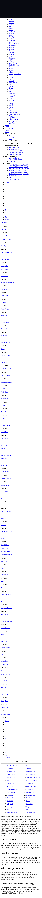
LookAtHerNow (11, 774)
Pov (10, 91)
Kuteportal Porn (30, 792)
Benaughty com (30, 766)
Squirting (11, 105)
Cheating (11, 37)
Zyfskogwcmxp (6, 239)
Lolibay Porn (10, 783)
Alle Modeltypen (14, 158)
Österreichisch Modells (16, 151)
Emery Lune (4, 701)
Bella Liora (4, 398)
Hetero (11, 135)
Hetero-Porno (13, 121)
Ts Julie (3, 389)
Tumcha (3, 302)
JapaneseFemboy (6, 236)
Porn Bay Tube (30, 771)
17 (5, 212)
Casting (11, 35)
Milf (10, 84)
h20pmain (4, 222)
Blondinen (12, 31)
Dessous (11, 47)
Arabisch (11, 21)
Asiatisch (11, 23)
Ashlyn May (4, 548)
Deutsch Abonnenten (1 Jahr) (18, 172)
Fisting (11, 56)
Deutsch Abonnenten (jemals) (18, 170)
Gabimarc (4, 229)
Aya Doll (3, 687)
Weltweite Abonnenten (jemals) (18, 165)
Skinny (11, 104)
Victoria (3, 525)
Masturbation (13, 82)
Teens (10, 109)
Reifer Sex (12, 93)
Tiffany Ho (4, 266)
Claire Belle (4, 276)
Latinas (11, 79)
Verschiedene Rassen (15, 114)
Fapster (28, 801)
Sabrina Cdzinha (6, 455)
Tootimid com (30, 789)
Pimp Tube (29, 804)
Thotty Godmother (6, 369)
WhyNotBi (10, 804)
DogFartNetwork (31, 807)
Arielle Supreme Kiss (7, 282)
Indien (11, 72)
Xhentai (28, 768)
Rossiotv (3, 588)
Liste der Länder (14, 179)
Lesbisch (11, 81)
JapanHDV (10, 786)
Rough (11, 96)
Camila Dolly (5, 322)
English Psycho (5, 405)
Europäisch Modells (15, 154)
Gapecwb (4, 458)
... (5, 216)
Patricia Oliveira (6, 478)
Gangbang (12, 58)
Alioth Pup (4, 289)
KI (9, 75)
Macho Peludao (5, 648)
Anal (10, 19)
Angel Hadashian (6, 608)
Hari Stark (4, 681)
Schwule (11, 102)
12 (5, 203)
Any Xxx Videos (11, 777)
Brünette (11, 33)
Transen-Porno (13, 119)
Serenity (3, 246)
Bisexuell (11, 28)
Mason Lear (4, 269)
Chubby (11, 38)
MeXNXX (10, 801)
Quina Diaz (4, 694)
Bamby (3, 349)
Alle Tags (12, 123)
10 (5, 200)
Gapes (11, 60)
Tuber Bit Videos (12, 812)
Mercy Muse (5, 574)
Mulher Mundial (6, 674)
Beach (11, 26)
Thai (10, 111)
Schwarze (12, 100)
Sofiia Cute (4, 392)
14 (5, 207)
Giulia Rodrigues (6, 511)
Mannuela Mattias (6, 555)
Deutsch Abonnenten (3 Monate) (19, 174)
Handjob (11, 68)
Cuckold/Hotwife (14, 44)
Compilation (12, 40)
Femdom (11, 54)
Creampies (12, 42)
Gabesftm (4, 362)
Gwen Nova (4, 438)
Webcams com (30, 809)
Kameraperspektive (15, 74)
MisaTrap (4, 445)
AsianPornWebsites (12, 766)
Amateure (12, 161)
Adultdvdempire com (13, 809)
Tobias (3, 418)
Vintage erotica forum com (33, 777)
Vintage (11, 116)
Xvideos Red (10, 798)
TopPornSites (11, 771)
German (11, 61)
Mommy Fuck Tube (12, 789)
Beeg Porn (10, 768)
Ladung (11, 77)
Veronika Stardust (6, 621)
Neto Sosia (4, 448)
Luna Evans (4, 664)
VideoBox (10, 795)
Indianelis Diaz (5, 714)
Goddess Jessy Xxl (7, 355)
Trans (10, 139)
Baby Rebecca (5, 329)
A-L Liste (12, 177)
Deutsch (11, 49)
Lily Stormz (4, 491)
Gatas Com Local (31, 786)
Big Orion (4, 641)
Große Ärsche (13, 63)
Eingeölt (11, 53)
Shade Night (4, 472)
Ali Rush (3, 634)
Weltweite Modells (14, 147)
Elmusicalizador (6, 425)
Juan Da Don (5, 465)
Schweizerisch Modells (16, 153)
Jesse (2, 581)
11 (5, 202)
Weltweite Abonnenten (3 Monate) (19, 168)
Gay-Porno (12, 118)
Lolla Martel (4, 432)
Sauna (10, 98)
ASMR (11, 24)
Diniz (2, 654)
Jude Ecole (4, 498)
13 (5, 205)
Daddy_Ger (4, 707)
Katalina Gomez (6, 594)
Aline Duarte (5, 614)
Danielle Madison (6, 252)
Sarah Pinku (4, 561)
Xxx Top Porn (30, 783)
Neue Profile (12, 175)
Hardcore (11, 70)
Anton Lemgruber (6, 382)
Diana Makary (5, 259)
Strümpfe (11, 107)
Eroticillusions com (12, 792)
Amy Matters (5, 545)
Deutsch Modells (14, 149)
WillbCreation (5, 335)
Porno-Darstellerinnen (15, 160)
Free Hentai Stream (31, 780)
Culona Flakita (5, 375)
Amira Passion (5, 342)
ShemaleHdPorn (30, 774)
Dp (10, 51)
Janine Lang (4, 661)
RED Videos (9, 128)
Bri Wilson (4, 315)
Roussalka (4, 412)
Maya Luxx (4, 296)
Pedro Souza (5, 309)
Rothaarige (12, 95)
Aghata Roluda (5, 485)
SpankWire (10, 780)
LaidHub (28, 798)
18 (5, 214)
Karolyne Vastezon (7, 531)
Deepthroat (12, 45)
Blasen (11, 30)
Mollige (11, 86)
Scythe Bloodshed (6, 551)
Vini (2, 568)
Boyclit (3, 671)
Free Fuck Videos (31, 795)
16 (5, 210)
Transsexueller (13, 112)
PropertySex (10, 807)
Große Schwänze (14, 65)
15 (5, 209)
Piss (10, 89)
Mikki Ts (3, 538)
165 (6, 217)
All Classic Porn (30, 812)
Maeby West (4, 505)
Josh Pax (3, 601)
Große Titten (12, 67)
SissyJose (4, 518)
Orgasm (11, 88)
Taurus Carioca (5, 628)
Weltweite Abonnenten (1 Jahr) (18, 167)
